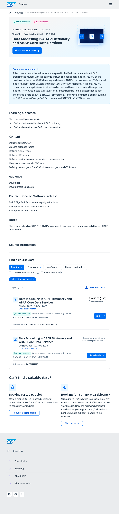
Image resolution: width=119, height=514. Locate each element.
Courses (19, 13)
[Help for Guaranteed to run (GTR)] (38, 272)
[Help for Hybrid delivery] (60, 272)
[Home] (10, 13)
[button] (59, 244)
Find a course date (25, 50)
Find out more (72, 423)
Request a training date (24, 413)
